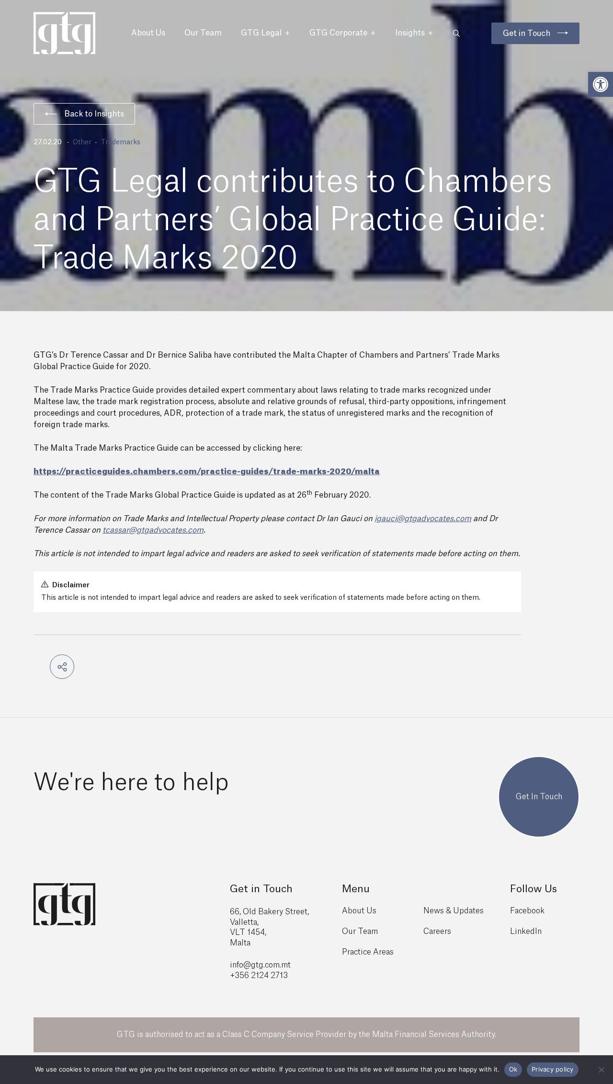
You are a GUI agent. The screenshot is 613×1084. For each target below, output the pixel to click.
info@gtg (246, 965)
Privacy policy (553, 1069)
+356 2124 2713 (259, 975)
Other (82, 142)
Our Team (203, 33)
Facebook (527, 911)
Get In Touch (539, 797)
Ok (513, 1069)
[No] (601, 1069)
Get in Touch (526, 33)
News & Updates (453, 911)
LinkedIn (526, 931)
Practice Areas (368, 952)
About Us (148, 33)
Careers (437, 931)
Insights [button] (410, 33)
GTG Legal (261, 33)
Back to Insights (94, 114)
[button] (600, 84)
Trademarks (120, 142)
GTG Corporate (338, 33)
